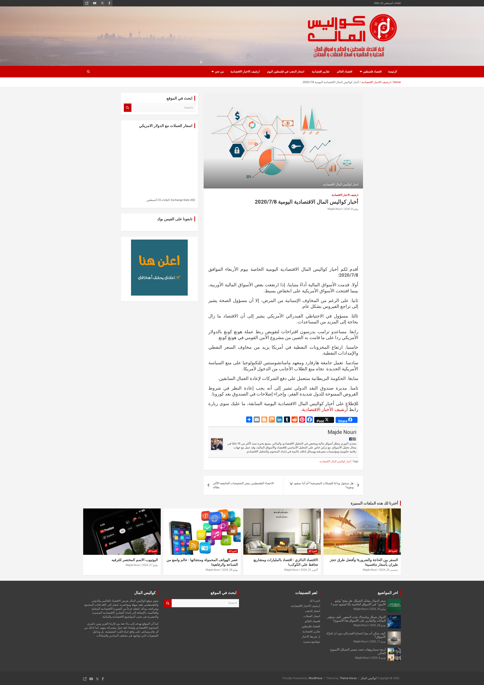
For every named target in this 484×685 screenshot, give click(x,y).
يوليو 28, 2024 (230, 569)
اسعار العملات (311, 616)
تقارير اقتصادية (320, 71)
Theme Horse (348, 678)
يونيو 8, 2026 (379, 657)
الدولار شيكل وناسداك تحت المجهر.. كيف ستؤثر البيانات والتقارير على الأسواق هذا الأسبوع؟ (356, 618)
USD (192, 200)
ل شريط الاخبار (311, 636)
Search (127, 108)
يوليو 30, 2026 (378, 608)
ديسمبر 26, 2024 (388, 569)
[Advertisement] (283, 239)
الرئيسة (392, 71)
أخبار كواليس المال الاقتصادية (335, 461)
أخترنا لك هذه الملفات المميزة (374, 503)
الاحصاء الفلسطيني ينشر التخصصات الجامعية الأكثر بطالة (243, 485)
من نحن (219, 71)
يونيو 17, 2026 (378, 641)
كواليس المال (369, 678)
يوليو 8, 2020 (351, 208)
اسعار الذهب (312, 611)
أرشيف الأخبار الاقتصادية (325, 409)
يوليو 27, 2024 (150, 565)
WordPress (315, 678)
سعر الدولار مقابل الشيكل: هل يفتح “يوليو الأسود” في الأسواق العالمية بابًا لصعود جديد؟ (358, 602)
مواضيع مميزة (311, 641)
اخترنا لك (392, 551)
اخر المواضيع (388, 592)
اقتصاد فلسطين (372, 71)
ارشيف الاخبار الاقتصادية (245, 71)
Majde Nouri (335, 208)
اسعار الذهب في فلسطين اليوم (285, 71)
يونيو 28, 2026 (378, 625)
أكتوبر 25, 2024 (309, 569)
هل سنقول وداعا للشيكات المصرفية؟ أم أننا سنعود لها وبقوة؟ (322, 485)
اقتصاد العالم (344, 71)
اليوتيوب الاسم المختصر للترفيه (135, 560)
